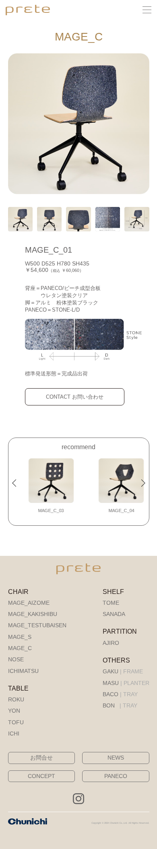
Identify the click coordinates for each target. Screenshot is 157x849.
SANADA (114, 614)
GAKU (123, 672)
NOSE (16, 660)
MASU (126, 683)
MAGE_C (20, 648)
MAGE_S (19, 637)
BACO (120, 694)
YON (14, 711)
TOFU (16, 722)
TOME (111, 603)
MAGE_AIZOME (29, 603)
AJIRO (111, 643)
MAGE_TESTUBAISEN (37, 625)
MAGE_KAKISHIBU (32, 614)
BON (120, 706)
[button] (15, 483)
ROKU (16, 700)
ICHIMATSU (23, 671)
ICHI (13, 734)
